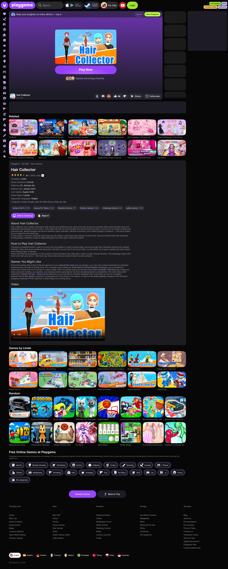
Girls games (30, 276)
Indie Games (58, 538)
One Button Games (148, 515)
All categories (146, 535)
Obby (142, 528)
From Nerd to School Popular (84, 267)
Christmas (144, 531)
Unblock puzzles (103, 535)
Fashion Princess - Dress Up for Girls (36, 274)
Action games (100, 276)
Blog (185, 515)
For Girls (25, 164)
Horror (55, 518)
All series (187, 506)
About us (187, 518)
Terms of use (189, 538)
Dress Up (58, 202)
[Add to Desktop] (97, 96)
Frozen (56, 522)
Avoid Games (14, 525)
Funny (50, 202)
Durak (98, 538)
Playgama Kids (190, 544)
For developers (190, 522)
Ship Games (58, 528)
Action (24, 202)
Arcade (31, 202)
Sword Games (59, 525)
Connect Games (16, 538)
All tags (143, 506)
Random (99, 506)
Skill (37, 202)
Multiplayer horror (103, 522)
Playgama (15, 164)
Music (98, 531)
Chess (99, 518)
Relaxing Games (103, 515)
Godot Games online (61, 535)
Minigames (144, 518)
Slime (55, 531)
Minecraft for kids (147, 525)
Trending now (15, 506)
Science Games (15, 522)
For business (189, 525)
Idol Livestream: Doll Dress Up (106, 269)
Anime (11, 515)
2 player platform (16, 531)
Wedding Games (103, 528)
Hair (64, 202)
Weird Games (102, 525)
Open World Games (17, 535)
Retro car (13, 518)
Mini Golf (56, 515)
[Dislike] (125, 96)
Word (142, 522)
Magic (11, 528)
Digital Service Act (191, 541)
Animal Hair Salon (67, 265)
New (55, 506)
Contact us (188, 531)
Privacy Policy (190, 528)
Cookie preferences (192, 548)
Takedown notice (191, 535)
